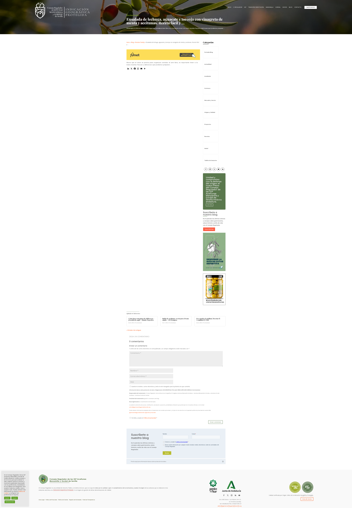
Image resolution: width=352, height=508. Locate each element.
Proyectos (207, 124)
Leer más (209, 199)
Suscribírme (209, 229)
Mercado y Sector (210, 100)
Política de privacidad (150, 418)
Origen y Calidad (209, 112)
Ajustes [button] (7, 498)
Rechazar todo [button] (10, 502)
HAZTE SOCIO (310, 7)
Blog (290, 7)
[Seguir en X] (214, 169)
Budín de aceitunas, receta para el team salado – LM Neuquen (175, 319)
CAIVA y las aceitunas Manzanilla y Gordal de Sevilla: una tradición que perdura (213, 189)
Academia (207, 76)
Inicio (229, 7)
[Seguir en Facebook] (206, 169)
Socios (285, 7)
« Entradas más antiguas (133, 330)
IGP (245, 7)
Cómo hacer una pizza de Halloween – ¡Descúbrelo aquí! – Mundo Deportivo (141, 319)
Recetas (207, 136)
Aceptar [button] (14, 498)
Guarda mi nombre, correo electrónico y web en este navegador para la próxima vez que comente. (160, 386)
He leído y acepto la (144, 418)
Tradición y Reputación (256, 7)
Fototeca (207, 88)
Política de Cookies (63, 499)
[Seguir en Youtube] (218, 169)
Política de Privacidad (51, 499)
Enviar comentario (215, 422)
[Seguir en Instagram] (210, 169)
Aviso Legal (42, 499)
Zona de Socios (307, 499)
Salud (206, 148)
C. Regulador (237, 7)
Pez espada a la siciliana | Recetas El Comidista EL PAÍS (208, 319)
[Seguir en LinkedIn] (222, 169)
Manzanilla (269, 7)
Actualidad (207, 64)
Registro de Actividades (75, 499)
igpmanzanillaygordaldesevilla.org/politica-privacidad (142, 412)
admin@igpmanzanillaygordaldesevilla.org (139, 407)
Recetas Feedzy (139, 42)
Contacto (297, 7)
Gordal (277, 7)
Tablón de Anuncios (210, 160)
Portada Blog (208, 52)
